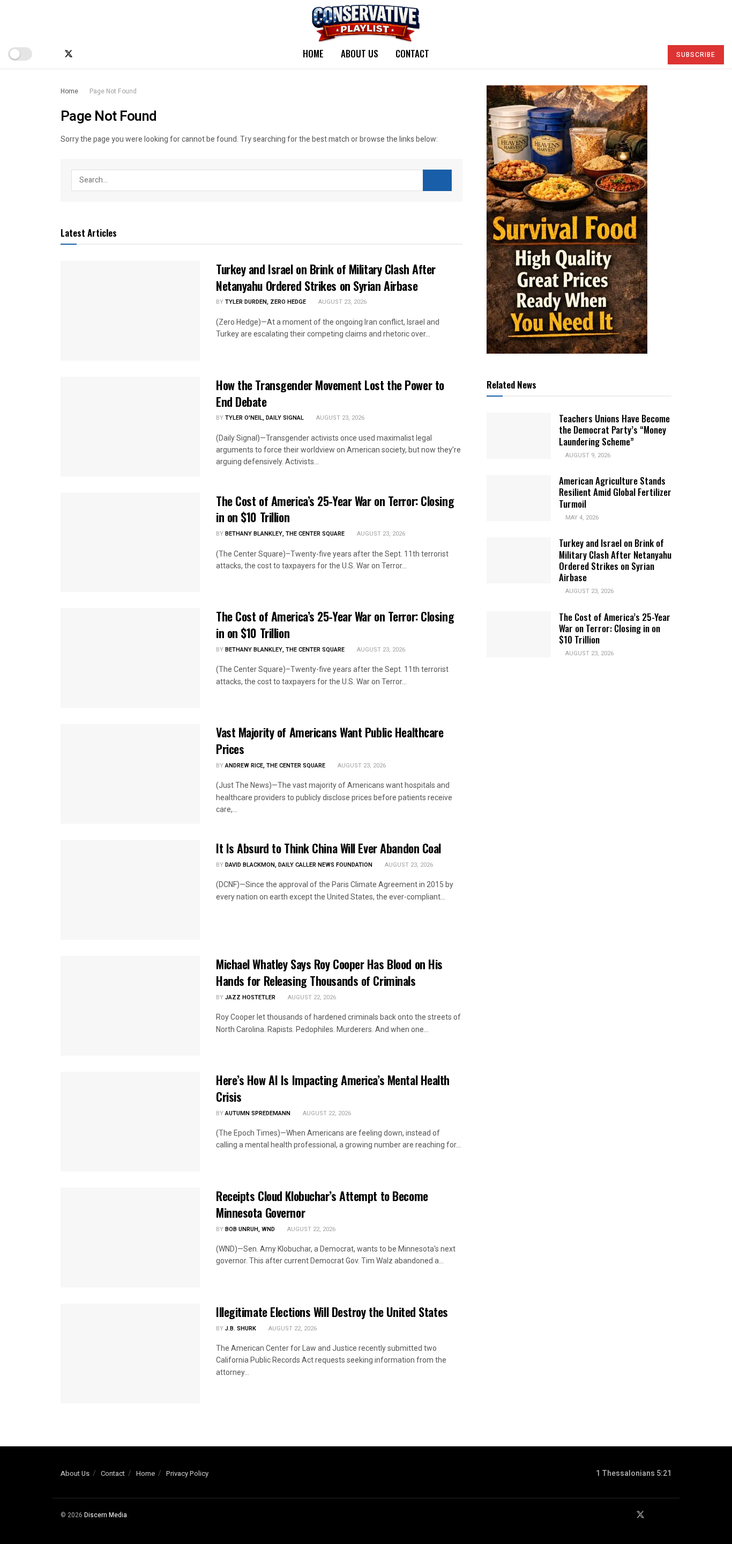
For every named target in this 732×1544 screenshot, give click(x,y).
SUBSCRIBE (695, 55)
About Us (359, 53)
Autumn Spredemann (257, 1113)
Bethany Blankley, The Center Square (285, 533)
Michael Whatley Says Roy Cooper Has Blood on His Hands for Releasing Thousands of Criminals (329, 972)
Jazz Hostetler (250, 997)
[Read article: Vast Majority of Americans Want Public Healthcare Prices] (130, 774)
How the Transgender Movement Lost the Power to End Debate (330, 393)
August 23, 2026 (342, 301)
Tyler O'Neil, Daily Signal (264, 417)
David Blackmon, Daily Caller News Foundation (298, 864)
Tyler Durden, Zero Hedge (265, 301)
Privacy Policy (187, 1473)
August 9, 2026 (587, 455)
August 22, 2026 (311, 997)
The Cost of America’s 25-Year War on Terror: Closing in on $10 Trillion (335, 509)
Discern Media (105, 1515)
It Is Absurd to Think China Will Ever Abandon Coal (328, 848)
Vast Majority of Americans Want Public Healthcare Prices (329, 740)
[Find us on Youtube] (87, 54)
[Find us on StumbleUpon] (104, 54)
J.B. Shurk (240, 1328)
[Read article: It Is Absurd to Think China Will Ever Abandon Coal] (130, 890)
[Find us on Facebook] (50, 54)
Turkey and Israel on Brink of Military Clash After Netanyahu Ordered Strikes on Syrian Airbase (326, 277)
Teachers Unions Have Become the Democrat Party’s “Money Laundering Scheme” (614, 430)
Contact (412, 53)
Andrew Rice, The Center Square (275, 765)
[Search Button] (649, 54)
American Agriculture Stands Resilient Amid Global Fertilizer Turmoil (615, 492)
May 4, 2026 (581, 517)
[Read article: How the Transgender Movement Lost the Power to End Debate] (130, 427)
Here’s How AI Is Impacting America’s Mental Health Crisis (333, 1088)
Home (313, 53)
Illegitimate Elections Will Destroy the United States (332, 1311)
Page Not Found (113, 91)
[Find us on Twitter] (68, 54)
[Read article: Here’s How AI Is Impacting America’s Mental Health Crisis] (130, 1122)
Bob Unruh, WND (250, 1229)
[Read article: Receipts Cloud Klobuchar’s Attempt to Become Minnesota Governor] (130, 1237)
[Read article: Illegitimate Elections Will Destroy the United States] (130, 1353)
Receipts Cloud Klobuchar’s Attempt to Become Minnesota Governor (322, 1204)
